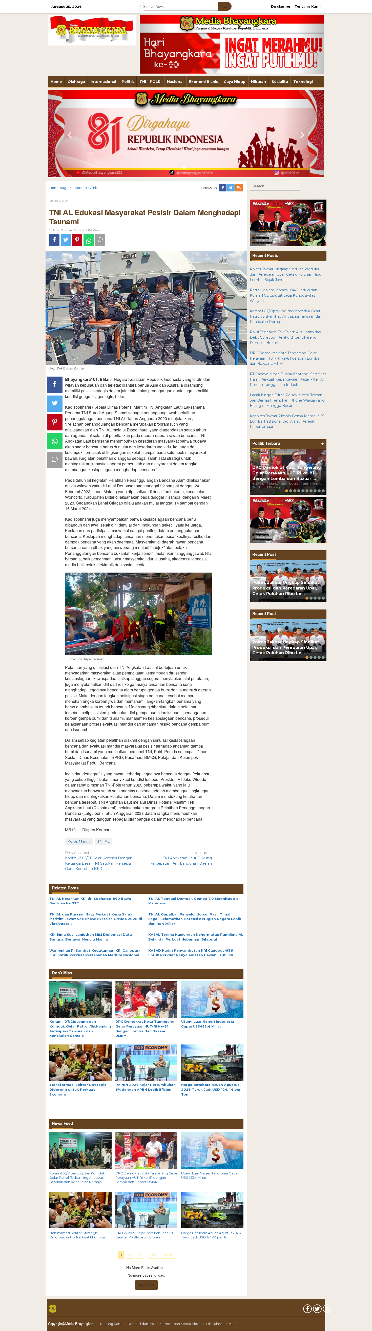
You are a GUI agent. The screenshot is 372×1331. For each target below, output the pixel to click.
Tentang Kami (111, 1324)
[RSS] (239, 188)
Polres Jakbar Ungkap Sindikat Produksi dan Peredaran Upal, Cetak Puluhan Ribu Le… (285, 588)
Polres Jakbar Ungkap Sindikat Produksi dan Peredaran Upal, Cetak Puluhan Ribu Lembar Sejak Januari (285, 274)
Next (168, 1255)
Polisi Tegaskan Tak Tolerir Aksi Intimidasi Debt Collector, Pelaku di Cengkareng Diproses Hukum (285, 337)
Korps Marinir (79, 841)
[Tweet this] (66, 240)
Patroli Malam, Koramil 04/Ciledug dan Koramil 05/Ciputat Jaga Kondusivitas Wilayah (283, 295)
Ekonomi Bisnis (71, 230)
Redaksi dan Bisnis (143, 1324)
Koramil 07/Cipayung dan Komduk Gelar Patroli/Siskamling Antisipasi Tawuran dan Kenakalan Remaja (77, 1177)
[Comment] (100, 240)
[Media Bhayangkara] (92, 30)
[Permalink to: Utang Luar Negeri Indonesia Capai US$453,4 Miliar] (212, 999)
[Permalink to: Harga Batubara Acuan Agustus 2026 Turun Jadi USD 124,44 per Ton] (212, 1062)
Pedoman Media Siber (182, 1324)
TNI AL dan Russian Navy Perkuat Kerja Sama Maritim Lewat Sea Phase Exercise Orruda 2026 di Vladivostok (95, 919)
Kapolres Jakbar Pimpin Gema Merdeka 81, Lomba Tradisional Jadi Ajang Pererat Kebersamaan (287, 421)
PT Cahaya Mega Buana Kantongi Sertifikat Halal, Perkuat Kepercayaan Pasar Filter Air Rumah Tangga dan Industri (288, 379)
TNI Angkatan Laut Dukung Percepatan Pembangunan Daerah (181, 858)
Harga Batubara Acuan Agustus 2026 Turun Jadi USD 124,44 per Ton (211, 1089)
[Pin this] (77, 240)
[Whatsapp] (89, 240)
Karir (233, 1324)
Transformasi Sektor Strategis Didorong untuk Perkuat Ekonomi (77, 1089)
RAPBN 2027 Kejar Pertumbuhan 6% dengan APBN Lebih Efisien (144, 1235)
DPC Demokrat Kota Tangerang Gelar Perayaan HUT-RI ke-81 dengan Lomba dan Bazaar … (286, 473)
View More (146, 1285)
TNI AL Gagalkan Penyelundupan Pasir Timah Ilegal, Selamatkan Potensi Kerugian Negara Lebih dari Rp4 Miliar (194, 919)
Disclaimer (215, 1324)
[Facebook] (223, 188)
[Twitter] (231, 188)
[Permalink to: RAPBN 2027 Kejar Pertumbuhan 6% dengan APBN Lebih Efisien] (146, 1062)
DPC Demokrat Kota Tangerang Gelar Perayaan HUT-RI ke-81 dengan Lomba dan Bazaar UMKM (146, 1177)
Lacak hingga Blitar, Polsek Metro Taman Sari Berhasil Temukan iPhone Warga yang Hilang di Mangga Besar (287, 400)
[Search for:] (275, 186)
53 (154, 1255)
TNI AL (103, 841)
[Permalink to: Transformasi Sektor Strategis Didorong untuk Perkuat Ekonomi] (80, 1062)
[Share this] (54, 240)
